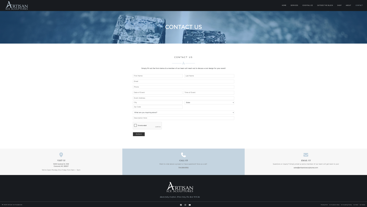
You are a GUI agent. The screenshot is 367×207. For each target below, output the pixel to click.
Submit (139, 134)
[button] (181, 205)
